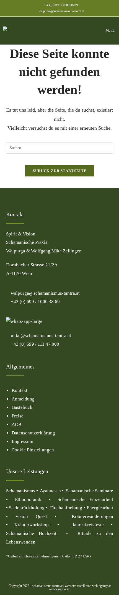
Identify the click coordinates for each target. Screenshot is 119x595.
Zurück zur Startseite (59, 171)
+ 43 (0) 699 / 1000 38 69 (61, 5)
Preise (18, 416)
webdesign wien (59, 589)
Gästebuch (22, 407)
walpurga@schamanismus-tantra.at (61, 11)
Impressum (22, 441)
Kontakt (19, 390)
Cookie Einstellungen (33, 450)
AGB (16, 424)
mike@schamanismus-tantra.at (41, 335)
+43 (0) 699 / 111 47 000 (34, 344)
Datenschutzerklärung (33, 433)
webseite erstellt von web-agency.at (88, 586)
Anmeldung (23, 399)
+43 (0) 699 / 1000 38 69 (35, 301)
